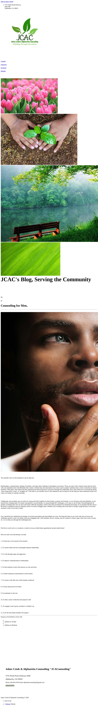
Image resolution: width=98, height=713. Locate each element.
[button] (10, 685)
